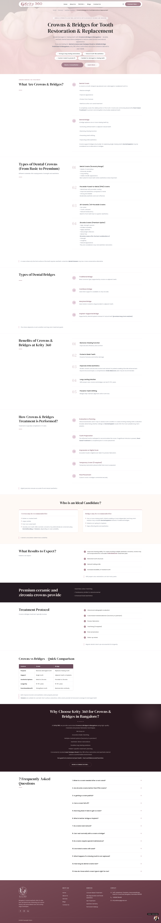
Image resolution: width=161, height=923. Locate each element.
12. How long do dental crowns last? (85, 864)
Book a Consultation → (80, 764)
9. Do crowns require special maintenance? (88, 841)
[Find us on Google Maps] (123, 4)
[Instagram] (24, 911)
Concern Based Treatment (94, 893)
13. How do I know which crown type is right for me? (90, 871)
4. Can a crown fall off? (80, 803)
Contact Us (66, 905)
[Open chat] (156, 918)
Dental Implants (128, 144)
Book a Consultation (72, 65)
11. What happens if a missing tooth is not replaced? (91, 856)
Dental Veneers (73, 261)
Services (60, 10)
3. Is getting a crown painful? (82, 796)
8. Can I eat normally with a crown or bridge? (88, 833)
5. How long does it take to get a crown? (87, 811)
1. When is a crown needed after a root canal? (89, 780)
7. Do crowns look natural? (81, 826)
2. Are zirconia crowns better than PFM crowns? (89, 788)
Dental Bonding (28, 529)
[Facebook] (20, 911)
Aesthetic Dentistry (70, 10)
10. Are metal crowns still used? (83, 849)
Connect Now (133, 4)
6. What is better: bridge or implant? (85, 818)
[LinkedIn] (28, 911)
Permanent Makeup (92, 907)
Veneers (37, 529)
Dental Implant (109, 424)
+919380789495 (117, 897)
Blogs (64, 902)
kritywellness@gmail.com (120, 900)
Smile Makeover (111, 371)
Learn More (92, 65)
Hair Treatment (90, 901)
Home (54, 10)
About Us (65, 896)
